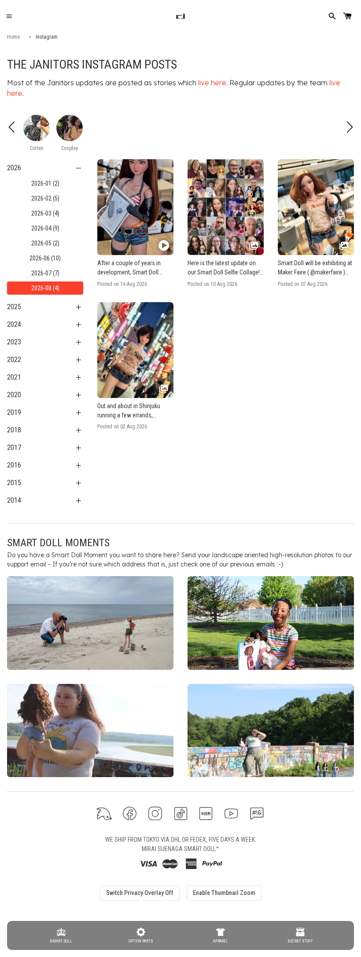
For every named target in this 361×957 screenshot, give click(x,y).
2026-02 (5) (45, 198)
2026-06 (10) (45, 258)
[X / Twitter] (104, 813)
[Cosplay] (69, 128)
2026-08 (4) (45, 288)
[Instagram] (155, 813)
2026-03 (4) (45, 213)
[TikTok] (180, 813)
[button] (135, 223)
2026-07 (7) (45, 273)
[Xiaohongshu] (206, 813)
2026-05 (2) (45, 243)
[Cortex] (36, 128)
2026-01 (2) (45, 183)
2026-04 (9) (45, 228)
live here (212, 82)
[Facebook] (129, 813)
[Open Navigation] (9, 16)
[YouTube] (231, 813)
